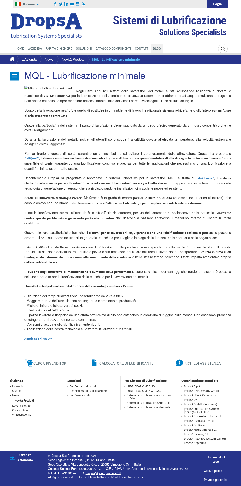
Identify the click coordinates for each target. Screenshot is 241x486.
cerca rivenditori (50, 363)
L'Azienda (29, 59)
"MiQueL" (31, 158)
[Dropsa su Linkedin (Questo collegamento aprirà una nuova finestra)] (66, 4)
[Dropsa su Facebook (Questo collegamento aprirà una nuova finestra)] (55, 4)
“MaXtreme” (205, 178)
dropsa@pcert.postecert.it (103, 473)
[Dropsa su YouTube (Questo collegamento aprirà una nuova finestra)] (72, 4)
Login (217, 4)
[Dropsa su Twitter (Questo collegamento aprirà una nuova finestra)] (61, 4)
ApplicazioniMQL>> (38, 338)
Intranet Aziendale (25, 458)
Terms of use (136, 477)
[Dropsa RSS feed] (83, 4)
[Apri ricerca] (223, 48)
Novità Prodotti (73, 59)
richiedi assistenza (202, 363)
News (49, 59)
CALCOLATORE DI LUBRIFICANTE (126, 363)
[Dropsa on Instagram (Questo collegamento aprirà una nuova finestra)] (78, 4)
